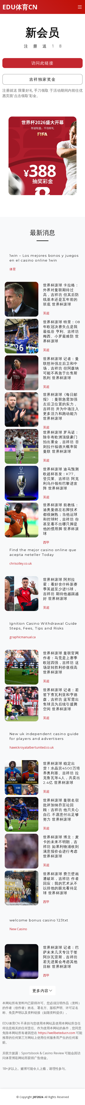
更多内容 (40, 990)
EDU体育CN (20, 7)
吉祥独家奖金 (42, 79)
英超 (46, 313)
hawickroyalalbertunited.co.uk (31, 747)
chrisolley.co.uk (20, 563)
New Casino (18, 929)
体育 (12, 269)
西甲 (46, 902)
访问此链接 (42, 63)
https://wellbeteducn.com (56, 1033)
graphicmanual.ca (22, 637)
